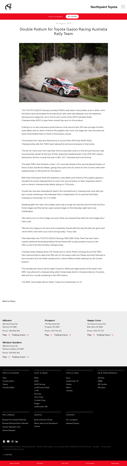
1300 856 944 (14, 352)
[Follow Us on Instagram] (12, 441)
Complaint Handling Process (14, 449)
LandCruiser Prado (41, 387)
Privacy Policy (106, 446)
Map (4, 334)
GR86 (100, 381)
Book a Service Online (43, 419)
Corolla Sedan (8, 387)
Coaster (69, 390)
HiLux (68, 377)
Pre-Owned (8, 414)
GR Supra (101, 387)
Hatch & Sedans (10, 373)
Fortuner (37, 393)
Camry (5, 384)
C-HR (36, 390)
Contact (70, 414)
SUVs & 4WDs (41, 373)
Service (38, 414)
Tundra (68, 384)
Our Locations (72, 419)
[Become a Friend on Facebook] (4, 441)
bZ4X (36, 381)
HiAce (68, 387)
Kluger (37, 403)
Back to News (8, 301)
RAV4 (36, 377)
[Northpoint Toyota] (7, 7)
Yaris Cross (38, 397)
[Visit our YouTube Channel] (8, 441)
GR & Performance (107, 373)
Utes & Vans (72, 373)
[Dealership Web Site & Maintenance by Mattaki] (7, 454)
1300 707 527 (98, 330)
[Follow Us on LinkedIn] (16, 441)
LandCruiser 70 (72, 381)
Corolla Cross (40, 400)
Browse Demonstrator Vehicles (15, 423)
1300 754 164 (56, 330)
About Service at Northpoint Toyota (46, 424)
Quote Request (8, 430)
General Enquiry (72, 423)
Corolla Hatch (8, 381)
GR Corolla (102, 384)
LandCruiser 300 (41, 406)
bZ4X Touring (39, 384)
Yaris (4, 377)
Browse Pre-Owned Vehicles (14, 419)
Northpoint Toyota (104, 6)
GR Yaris (101, 377)
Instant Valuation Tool (11, 426)
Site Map (96, 446)
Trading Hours (19, 334)
